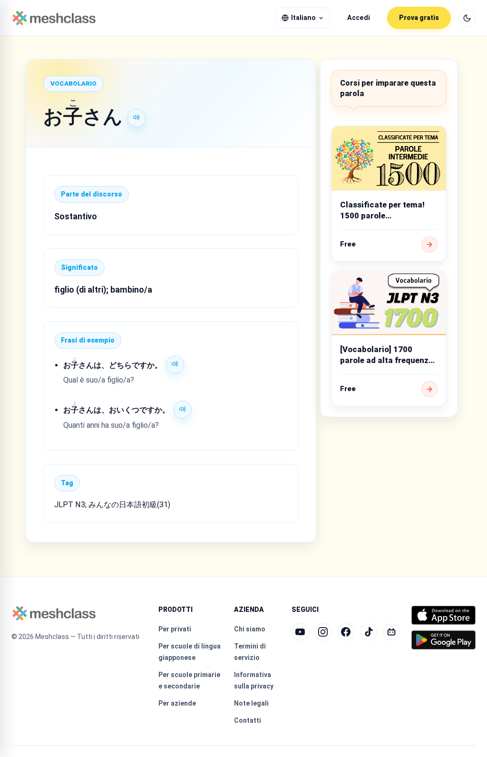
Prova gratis (419, 17)
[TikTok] (368, 631)
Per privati (174, 629)
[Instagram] (322, 631)
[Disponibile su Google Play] (443, 639)
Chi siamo (249, 629)
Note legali (251, 703)
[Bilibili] (391, 631)
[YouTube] (300, 631)
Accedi (358, 18)
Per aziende (177, 703)
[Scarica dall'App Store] (443, 615)
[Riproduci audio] (136, 118)
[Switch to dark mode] (467, 18)
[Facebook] (345, 631)
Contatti (247, 720)
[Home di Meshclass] (54, 18)
